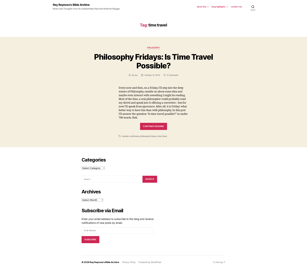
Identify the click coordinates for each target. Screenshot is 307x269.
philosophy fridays (148, 136)
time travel (162, 136)
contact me (236, 6)
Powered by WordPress (150, 262)
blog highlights (218, 6)
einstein (125, 136)
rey (136, 75)
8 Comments (172, 75)
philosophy (153, 48)
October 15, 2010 (152, 75)
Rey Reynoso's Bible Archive (71, 4)
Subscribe (90, 239)
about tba (201, 6)
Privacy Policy (129, 262)
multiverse (134, 136)
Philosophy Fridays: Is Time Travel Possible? (153, 61)
